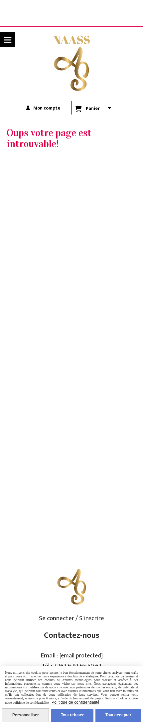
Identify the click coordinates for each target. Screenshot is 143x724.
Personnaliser (25, 715)
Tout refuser (72, 715)
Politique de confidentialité (75, 702)
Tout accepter (118, 715)
